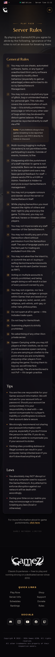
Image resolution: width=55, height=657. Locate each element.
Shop (41, 592)
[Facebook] (36, 621)
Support (41, 597)
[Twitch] (44, 621)
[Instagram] (19, 621)
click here (35, 522)
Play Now (15, 592)
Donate (41, 601)
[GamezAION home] (5, 10)
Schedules (15, 601)
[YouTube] (27, 621)
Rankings (15, 605)
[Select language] (7, 2)
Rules (41, 605)
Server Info (15, 597)
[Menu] (49, 9)
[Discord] (10, 621)
